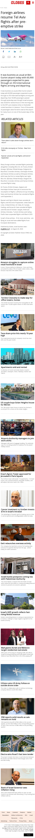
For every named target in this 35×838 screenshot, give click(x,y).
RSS (26, 815)
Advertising (4, 821)
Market (29, 812)
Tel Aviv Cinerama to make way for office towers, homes (16, 299)
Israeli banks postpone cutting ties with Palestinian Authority (17, 577)
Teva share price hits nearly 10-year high (17, 334)
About (30, 821)
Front (1, 7)
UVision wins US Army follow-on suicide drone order (15, 684)
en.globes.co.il (5, 229)
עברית (21, 818)
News (5, 7)
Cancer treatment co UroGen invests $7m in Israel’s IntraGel (17, 510)
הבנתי (28, 835)
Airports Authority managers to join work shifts (17, 439)
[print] (3, 57)
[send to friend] (9, 57)
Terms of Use (13, 821)
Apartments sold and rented (14, 367)
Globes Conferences (17, 815)
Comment (15, 812)
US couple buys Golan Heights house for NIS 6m (17, 403)
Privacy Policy (22, 821)
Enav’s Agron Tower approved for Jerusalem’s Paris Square (16, 475)
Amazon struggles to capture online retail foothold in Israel (17, 263)
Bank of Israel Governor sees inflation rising (14, 788)
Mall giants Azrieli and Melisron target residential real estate (15, 649)
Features (22, 812)
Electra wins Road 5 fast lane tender (17, 754)
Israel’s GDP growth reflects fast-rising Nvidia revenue (15, 613)
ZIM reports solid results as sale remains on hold (15, 718)
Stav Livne (14, 67)
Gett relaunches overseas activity (16, 543)
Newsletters (5, 815)
